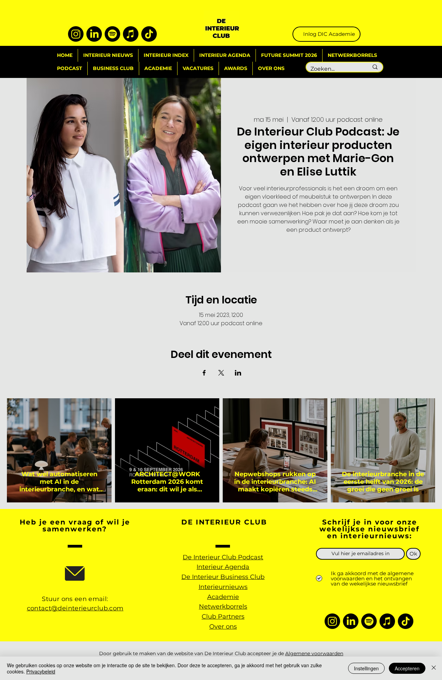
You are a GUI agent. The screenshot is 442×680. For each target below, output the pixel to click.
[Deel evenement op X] (221, 373)
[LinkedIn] (94, 34)
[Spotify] (112, 34)
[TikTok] (149, 34)
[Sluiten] (434, 668)
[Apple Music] (130, 34)
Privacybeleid (40, 671)
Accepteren (407, 668)
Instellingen (366, 668)
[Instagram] (76, 34)
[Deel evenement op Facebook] (204, 373)
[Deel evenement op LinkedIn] (238, 373)
